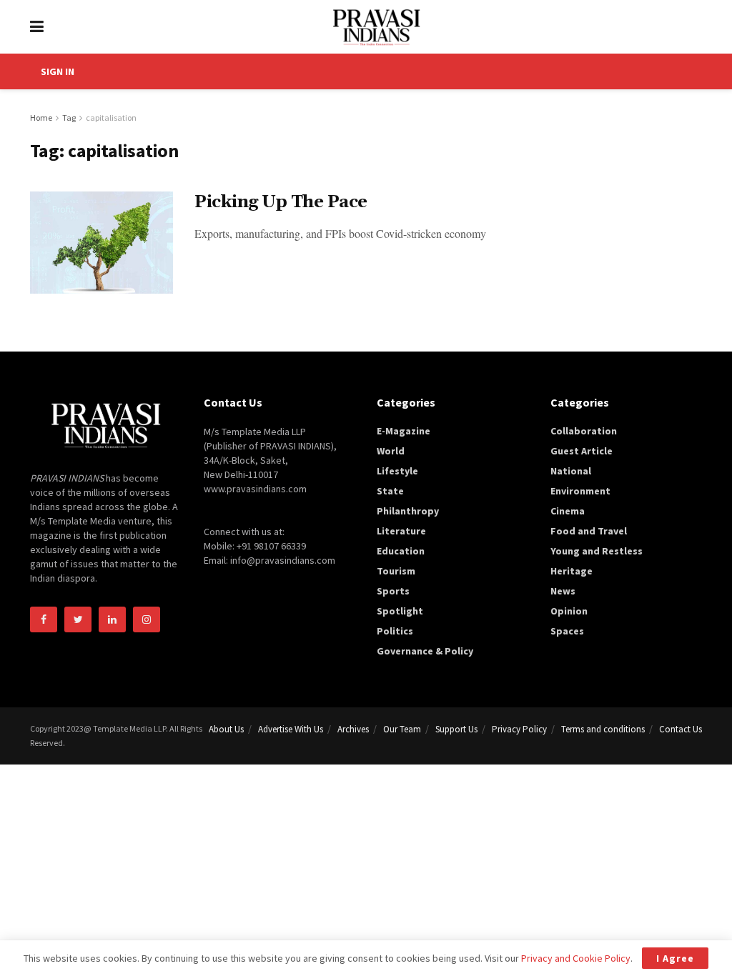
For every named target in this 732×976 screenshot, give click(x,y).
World (391, 450)
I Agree (675, 958)
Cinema (567, 510)
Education (401, 550)
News (562, 590)
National (570, 470)
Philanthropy (408, 510)
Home (41, 117)
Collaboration (583, 430)
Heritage (571, 570)
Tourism (396, 570)
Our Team (402, 729)
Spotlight (400, 610)
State (390, 490)
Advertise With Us (290, 729)
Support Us (456, 729)
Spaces (567, 630)
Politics (395, 630)
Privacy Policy (519, 729)
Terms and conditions (603, 729)
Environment (580, 490)
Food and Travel (588, 530)
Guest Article (581, 450)
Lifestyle (397, 470)
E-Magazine (403, 430)
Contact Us (680, 729)
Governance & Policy (425, 650)
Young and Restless (596, 550)
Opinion (569, 610)
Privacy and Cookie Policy (575, 958)
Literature (401, 530)
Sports (393, 590)
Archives (353, 729)
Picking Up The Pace (280, 202)
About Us (226, 729)
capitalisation (111, 117)
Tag (69, 117)
